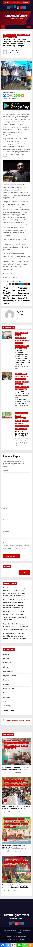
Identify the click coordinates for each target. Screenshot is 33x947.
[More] (22, 95)
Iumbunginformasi (16, 15)
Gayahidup (12, 34)
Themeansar (17, 932)
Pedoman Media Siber (19, 936)
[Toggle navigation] (22, 26)
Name (6, 508)
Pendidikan (18, 345)
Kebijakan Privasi (12, 939)
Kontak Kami (22, 939)
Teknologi (23, 348)
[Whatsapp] (19, 95)
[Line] (15, 95)
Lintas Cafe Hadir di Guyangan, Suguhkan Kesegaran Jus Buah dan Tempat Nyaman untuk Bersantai (15, 626)
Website (6, 531)
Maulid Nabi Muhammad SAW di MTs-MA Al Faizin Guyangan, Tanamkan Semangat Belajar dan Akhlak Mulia (15, 849)
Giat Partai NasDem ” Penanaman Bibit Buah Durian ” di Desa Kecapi (23, 294)
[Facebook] (4, 95)
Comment (7, 470)
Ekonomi (6, 34)
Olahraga (6, 37)
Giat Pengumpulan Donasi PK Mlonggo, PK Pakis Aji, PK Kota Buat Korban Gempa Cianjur (10, 296)
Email (5, 520)
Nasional (26, 34)
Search (7, 567)
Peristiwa (13, 37)
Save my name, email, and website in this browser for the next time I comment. (16, 548)
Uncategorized (8, 710)
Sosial (17, 348)
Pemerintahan (19, 343)
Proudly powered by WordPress (11, 930)
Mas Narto (15, 50)
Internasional (8, 671)
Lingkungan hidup (20, 338)
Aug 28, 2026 (19, 366)
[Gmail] (11, 95)
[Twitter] (8, 95)
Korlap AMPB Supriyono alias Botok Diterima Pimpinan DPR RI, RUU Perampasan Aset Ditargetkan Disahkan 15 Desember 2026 (23, 397)
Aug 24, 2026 (7, 890)
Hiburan (20, 34)
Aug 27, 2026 (19, 405)
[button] (25, 27)
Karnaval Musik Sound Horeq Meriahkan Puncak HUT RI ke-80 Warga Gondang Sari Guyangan (14, 636)
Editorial (17, 374)
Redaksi (9, 936)
